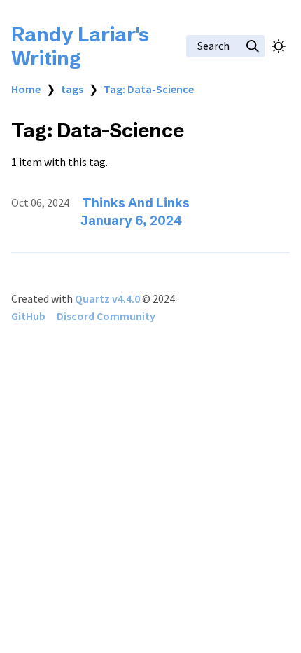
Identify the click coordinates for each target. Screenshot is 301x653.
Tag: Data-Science (149, 89)
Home (26, 89)
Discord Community (106, 316)
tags (72, 89)
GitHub (28, 316)
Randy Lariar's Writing (80, 46)
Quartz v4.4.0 (107, 298)
